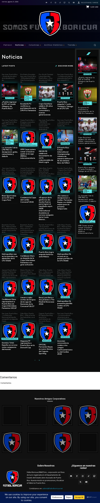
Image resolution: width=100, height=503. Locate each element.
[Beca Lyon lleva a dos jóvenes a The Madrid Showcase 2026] (47, 287)
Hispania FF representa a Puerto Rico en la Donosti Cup (27, 344)
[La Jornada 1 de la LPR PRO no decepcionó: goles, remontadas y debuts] (10, 137)
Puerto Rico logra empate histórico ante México (46, 254)
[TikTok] (60, 3)
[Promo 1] (12, 415)
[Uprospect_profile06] (88, 442)
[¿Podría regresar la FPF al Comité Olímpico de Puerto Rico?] (10, 91)
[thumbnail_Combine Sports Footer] (37, 442)
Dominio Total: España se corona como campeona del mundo (9, 346)
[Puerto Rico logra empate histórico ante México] (47, 241)
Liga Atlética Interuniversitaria (28, 144)
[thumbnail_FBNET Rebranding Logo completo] (63, 415)
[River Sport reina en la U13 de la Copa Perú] (10, 185)
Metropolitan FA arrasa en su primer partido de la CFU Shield (65, 257)
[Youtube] (73, 3)
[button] (95, 45)
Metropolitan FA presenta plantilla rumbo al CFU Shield (64, 304)
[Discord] (46, 3)
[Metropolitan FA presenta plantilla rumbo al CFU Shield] (65, 290)
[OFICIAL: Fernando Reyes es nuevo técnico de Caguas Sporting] (47, 334)
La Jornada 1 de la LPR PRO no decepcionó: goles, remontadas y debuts (10, 151)
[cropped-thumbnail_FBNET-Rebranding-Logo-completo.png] (88, 415)
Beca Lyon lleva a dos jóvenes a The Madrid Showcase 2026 (46, 300)
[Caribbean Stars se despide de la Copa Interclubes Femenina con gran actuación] (28, 245)
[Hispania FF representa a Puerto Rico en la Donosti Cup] (28, 330)
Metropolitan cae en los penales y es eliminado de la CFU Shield (10, 257)
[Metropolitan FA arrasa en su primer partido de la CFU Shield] (65, 243)
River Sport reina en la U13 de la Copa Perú (9, 198)
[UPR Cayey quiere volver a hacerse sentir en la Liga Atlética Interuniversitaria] (28, 138)
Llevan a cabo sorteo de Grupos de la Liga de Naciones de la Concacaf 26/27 (28, 301)
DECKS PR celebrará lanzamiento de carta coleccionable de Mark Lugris (46, 156)
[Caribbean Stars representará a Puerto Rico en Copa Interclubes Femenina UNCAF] (10, 288)
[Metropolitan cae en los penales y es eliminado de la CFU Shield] (10, 243)
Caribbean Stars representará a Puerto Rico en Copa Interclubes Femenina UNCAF (9, 303)
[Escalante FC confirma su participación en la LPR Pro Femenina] (28, 93)
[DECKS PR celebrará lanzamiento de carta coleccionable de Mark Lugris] (47, 140)
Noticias (10, 98)
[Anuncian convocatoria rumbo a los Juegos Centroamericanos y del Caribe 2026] (65, 330)
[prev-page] (35, 360)
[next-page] (39, 360)
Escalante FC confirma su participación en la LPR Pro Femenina (28, 107)
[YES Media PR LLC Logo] (37, 415)
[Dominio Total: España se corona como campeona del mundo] (10, 332)
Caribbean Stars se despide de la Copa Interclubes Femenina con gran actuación (27, 260)
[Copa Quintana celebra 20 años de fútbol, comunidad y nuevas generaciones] (47, 93)
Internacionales (9, 339)
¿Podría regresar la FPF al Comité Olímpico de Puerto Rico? (9, 105)
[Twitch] (64, 3)
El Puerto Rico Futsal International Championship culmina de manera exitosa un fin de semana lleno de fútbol (65, 155)
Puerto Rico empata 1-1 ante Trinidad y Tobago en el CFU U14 (65, 105)
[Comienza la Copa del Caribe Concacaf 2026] (28, 187)
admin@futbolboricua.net (52, 488)
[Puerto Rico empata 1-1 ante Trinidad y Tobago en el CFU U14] (65, 91)
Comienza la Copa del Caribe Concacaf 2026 (28, 199)
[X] (69, 3)
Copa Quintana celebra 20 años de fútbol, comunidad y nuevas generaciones (46, 109)
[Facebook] (51, 3)
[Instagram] (55, 3)
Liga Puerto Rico (28, 98)
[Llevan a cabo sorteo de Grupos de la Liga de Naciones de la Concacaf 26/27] (28, 287)
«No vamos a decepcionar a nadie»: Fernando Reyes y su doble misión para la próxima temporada (64, 202)
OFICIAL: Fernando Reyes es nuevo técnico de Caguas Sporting (46, 348)
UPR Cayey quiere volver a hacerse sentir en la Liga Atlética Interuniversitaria (28, 153)
